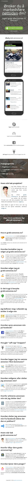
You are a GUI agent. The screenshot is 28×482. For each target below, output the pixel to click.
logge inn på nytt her (8, 390)
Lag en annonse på (14, 136)
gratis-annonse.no (15, 38)
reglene (21, 202)
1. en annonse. (9, 167)
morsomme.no (18, 442)
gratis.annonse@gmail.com (20, 409)
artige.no (3, 208)
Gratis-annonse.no (10, 236)
